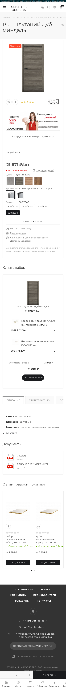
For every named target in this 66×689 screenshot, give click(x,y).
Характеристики (39, 400)
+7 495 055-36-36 (34, 620)
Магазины (22, 601)
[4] (30, 102)
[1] (22, 102)
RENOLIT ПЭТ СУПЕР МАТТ (32, 464)
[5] (32, 102)
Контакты (44, 601)
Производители (44, 595)
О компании (24, 589)
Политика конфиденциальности (35, 656)
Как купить (18, 595)
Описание (13, 400)
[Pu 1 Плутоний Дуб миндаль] (33, 68)
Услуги (45, 589)
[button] (31, 571)
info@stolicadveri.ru (35, 627)
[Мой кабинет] (54, 7)
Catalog (21, 455)
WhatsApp (33, 611)
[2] (24, 102)
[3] (27, 102)
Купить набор (34, 377)
